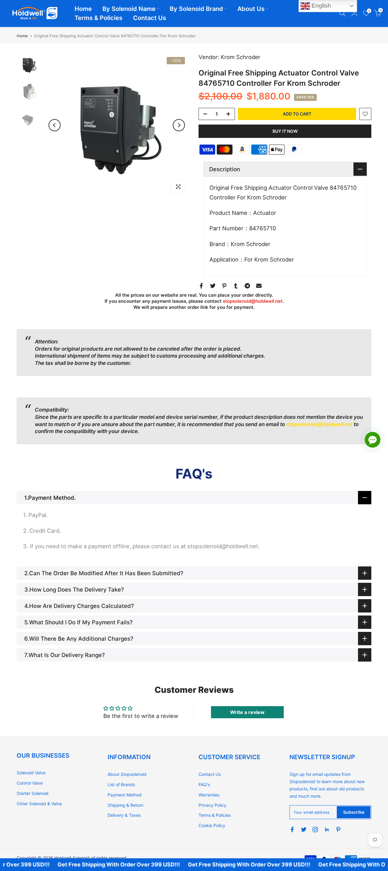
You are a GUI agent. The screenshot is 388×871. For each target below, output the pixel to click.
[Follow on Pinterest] (338, 829)
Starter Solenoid (32, 793)
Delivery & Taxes (124, 815)
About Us (251, 8)
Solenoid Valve (31, 772)
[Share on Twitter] (213, 286)
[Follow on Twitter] (303, 829)
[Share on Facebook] (201, 286)
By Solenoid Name (129, 8)
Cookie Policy (212, 825)
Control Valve (30, 783)
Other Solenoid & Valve (39, 803)
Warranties (209, 794)
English (320, 5)
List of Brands (121, 784)
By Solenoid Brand (196, 8)
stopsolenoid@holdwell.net (253, 301)
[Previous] (54, 125)
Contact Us (149, 18)
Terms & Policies (98, 18)
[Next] (179, 125)
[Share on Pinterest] (224, 286)
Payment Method (125, 794)
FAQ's (204, 784)
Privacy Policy (212, 805)
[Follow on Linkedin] (326, 829)
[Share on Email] (259, 286)
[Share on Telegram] (247, 286)
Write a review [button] (247, 712)
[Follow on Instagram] (315, 829)
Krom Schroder (240, 57)
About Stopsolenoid (127, 774)
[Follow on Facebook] (292, 829)
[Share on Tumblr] (236, 286)
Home (83, 8)
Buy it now (285, 131)
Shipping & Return (125, 805)
